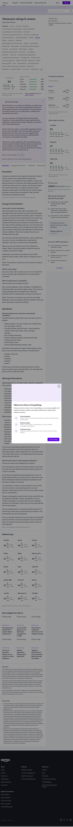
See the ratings (53, 439)
